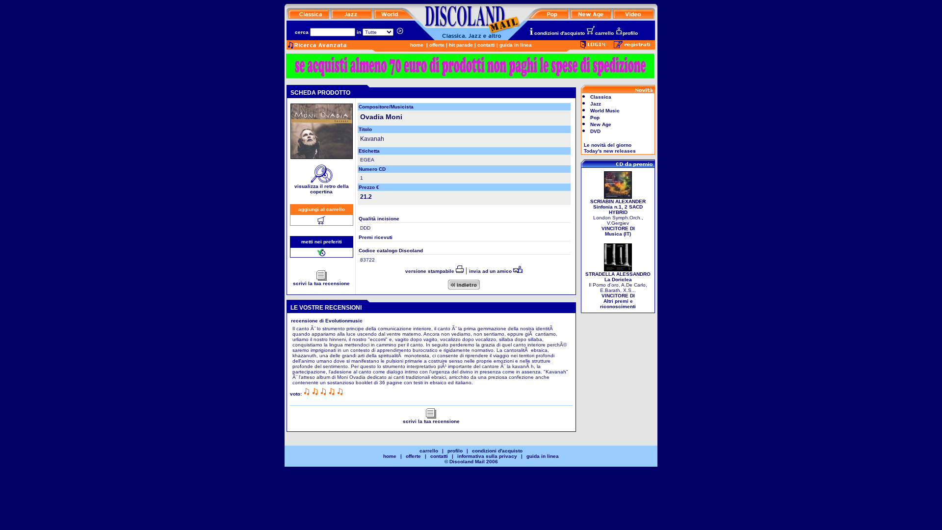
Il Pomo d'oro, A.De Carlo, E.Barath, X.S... (618, 290)
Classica (600, 97)
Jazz (595, 103)
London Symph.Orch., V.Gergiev (618, 218)
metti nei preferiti (321, 241)
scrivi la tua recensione (321, 283)
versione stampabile (430, 271)
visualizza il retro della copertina (321, 189)
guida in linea (515, 45)
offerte (437, 45)
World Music (605, 110)
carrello (604, 33)
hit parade (461, 45)
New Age (600, 124)
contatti (486, 45)
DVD (595, 131)
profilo (630, 33)
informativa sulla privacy (487, 456)
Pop (595, 117)
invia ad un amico (491, 271)
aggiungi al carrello (321, 209)
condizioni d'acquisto (559, 33)
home (416, 45)
